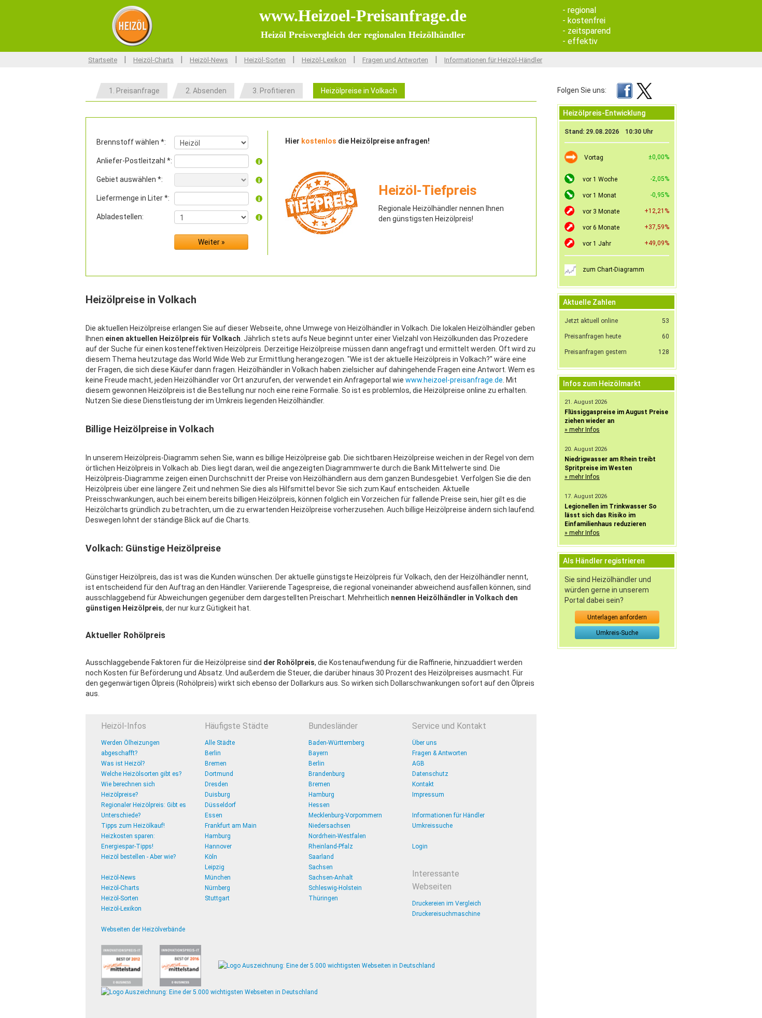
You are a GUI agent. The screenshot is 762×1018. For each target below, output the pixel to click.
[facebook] (624, 90)
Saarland (321, 856)
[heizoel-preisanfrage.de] (132, 25)
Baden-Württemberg (336, 742)
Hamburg (218, 836)
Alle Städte (220, 742)
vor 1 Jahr (597, 243)
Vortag (593, 157)
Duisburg (217, 794)
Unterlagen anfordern (617, 617)
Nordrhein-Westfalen (337, 836)
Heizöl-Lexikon (324, 60)
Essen (213, 815)
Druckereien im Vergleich (446, 903)
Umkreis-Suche (617, 633)
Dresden (216, 784)
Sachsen (320, 867)
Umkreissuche (432, 825)
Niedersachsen (329, 825)
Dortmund (219, 773)
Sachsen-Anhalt (330, 877)
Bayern (318, 753)
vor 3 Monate (601, 211)
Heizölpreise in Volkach (359, 91)
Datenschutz (430, 773)
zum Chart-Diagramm (613, 269)
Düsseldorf (220, 805)
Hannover (218, 846)
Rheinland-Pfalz (330, 846)
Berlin (213, 753)
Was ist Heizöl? (123, 763)
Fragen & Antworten (439, 753)
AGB (418, 763)
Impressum (428, 794)
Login (420, 846)
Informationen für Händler (448, 815)
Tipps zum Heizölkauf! (133, 825)
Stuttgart (217, 898)
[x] (644, 90)
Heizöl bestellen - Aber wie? (138, 856)
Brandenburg (326, 773)
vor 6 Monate (601, 227)
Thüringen (323, 898)
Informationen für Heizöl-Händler (493, 60)
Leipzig (214, 867)
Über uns (424, 742)
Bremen (216, 763)
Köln (211, 856)
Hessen (319, 805)
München (218, 877)
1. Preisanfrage (134, 91)
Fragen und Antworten (395, 60)
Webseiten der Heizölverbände (143, 929)
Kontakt (423, 784)
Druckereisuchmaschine (446, 913)
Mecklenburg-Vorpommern (345, 815)
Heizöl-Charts (153, 60)
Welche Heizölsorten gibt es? (141, 773)
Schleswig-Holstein (335, 888)
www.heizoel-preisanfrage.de (454, 380)
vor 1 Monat (599, 195)
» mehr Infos (582, 429)
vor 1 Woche (600, 179)
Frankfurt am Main (231, 825)
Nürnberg (217, 888)
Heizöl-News (209, 60)
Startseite (102, 60)
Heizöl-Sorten (265, 60)
